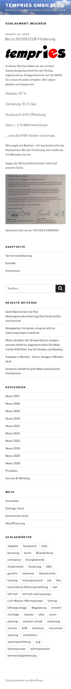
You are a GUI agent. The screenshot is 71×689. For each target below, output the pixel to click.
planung (12, 621)
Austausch (30, 546)
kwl (55, 587)
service (12, 628)
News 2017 (12, 396)
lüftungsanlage (17, 607)
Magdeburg (39, 607)
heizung (12, 580)
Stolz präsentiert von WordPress (24, 680)
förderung (34, 566)
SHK (24, 628)
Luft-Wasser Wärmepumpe (25, 600)
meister (56, 607)
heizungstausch (32, 580)
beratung (13, 553)
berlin (27, 553)
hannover (28, 573)
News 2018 (12, 403)
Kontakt (10, 263)
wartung (12, 635)
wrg (38, 642)
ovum (52, 614)
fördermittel (15, 566)
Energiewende (35, 559)
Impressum (12, 270)
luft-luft (12, 594)
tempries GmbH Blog (34, 5)
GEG (49, 566)
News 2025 (12, 456)
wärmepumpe (16, 648)
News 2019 (12, 411)
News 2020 (12, 418)
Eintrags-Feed (14, 508)
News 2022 (12, 433)
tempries (38, 628)
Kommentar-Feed (16, 516)
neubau (28, 614)
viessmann (56, 628)
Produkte (11, 470)
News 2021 (12, 426)
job (50, 580)
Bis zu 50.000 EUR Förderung (30, 39)
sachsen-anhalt (32, 621)
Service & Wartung (17, 478)
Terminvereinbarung (18, 255)
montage (13, 614)
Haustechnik (47, 573)
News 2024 (12, 448)
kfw (58, 580)
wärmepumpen (40, 648)
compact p (14, 559)
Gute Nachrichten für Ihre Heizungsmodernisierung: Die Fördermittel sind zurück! (33, 316)
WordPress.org (15, 523)
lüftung (52, 600)
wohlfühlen (30, 635)
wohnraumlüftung (19, 642)
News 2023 (12, 441)
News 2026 (12, 463)
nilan (41, 614)
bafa (44, 546)
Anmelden (12, 501)
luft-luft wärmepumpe (36, 594)
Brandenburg (44, 553)
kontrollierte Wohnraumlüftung (27, 587)
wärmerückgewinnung (21, 655)
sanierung (53, 621)
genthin (12, 573)
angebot (12, 546)
